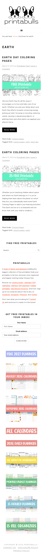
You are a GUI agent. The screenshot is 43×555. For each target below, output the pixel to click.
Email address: (21, 331)
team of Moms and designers (15, 269)
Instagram (15, 295)
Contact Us (9, 548)
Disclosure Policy (28, 548)
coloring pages (19, 142)
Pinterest (23, 295)
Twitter (34, 295)
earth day (35, 142)
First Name (21, 323)
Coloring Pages (18, 139)
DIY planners (24, 286)
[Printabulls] (21, 26)
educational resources (19, 289)
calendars (28, 283)
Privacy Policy (21, 551)
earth (28, 142)
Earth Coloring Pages (20, 152)
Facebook (6, 295)
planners (14, 286)
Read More (9, 130)
